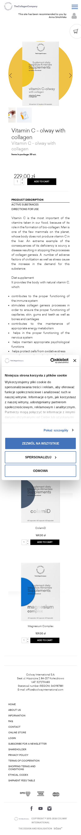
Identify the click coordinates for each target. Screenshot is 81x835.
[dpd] (25, 794)
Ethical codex (18, 775)
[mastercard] (56, 794)
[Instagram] (49, 808)
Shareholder (17, 749)
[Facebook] (31, 808)
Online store (17, 732)
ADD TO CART (41, 181)
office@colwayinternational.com (44, 689)
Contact (14, 727)
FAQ (10, 721)
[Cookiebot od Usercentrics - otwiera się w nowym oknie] (51, 360)
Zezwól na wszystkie (40, 443)
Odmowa (40, 471)
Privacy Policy (18, 755)
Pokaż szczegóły (56, 430)
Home (12, 704)
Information (16, 715)
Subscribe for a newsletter (27, 744)
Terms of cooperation (23, 760)
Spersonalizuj (38, 457)
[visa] (40, 793)
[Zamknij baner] (74, 360)
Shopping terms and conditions (22, 768)
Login (12, 738)
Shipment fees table (21, 780)
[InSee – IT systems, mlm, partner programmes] (58, 828)
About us (14, 710)
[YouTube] (40, 808)
